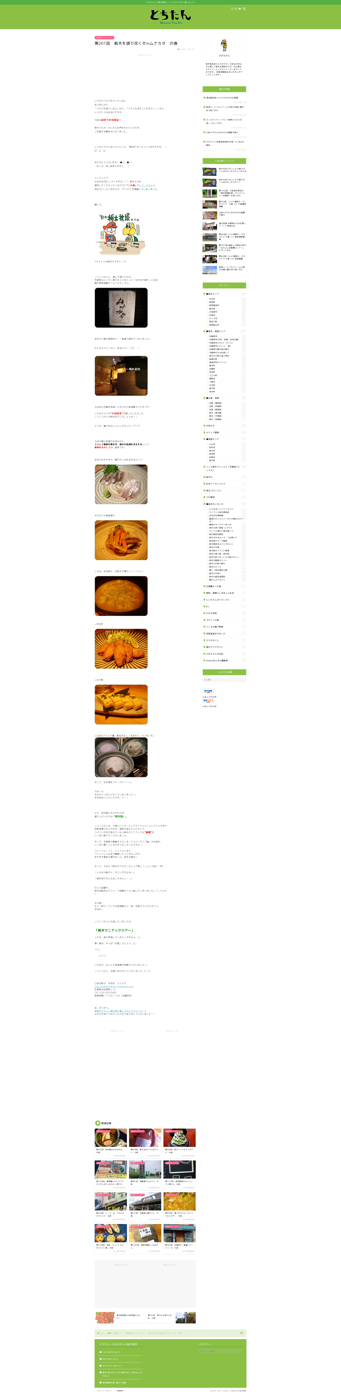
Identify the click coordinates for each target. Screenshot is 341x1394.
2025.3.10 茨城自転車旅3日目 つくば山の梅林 (225, 143)
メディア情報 (225, 432)
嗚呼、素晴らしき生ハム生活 (225, 593)
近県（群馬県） (226, 409)
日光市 (227, 299)
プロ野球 (225, 497)
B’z (225, 606)
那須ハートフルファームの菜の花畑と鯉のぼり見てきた (225, 109)
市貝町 (227, 372)
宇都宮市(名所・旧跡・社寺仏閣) (227, 339)
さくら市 (227, 318)
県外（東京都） (226, 412)
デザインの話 (225, 620)
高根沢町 (227, 359)
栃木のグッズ (226, 567)
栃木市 (227, 450)
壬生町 (227, 385)
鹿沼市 (227, 365)
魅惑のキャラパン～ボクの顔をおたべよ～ (227, 519)
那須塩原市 (227, 305)
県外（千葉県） (226, 416)
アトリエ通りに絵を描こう (226, 531)
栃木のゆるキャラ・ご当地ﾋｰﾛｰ (227, 537)
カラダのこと (225, 640)
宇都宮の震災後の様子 (227, 349)
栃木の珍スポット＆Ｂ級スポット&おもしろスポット (122, 1374)
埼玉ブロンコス (225, 490)
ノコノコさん (146, 185)
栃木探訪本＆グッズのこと (227, 544)
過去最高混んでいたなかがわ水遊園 (222, 97)
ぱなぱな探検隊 (227, 515)
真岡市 (227, 378)
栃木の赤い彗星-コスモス (227, 527)
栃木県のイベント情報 (227, 550)
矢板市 (227, 315)
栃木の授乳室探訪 (227, 576)
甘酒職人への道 (225, 586)
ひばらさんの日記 (225, 653)
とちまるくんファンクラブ (226, 509)
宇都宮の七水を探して (226, 352)
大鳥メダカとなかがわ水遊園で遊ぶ (222, 132)
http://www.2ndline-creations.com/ (114, 986)
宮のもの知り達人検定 (226, 355)
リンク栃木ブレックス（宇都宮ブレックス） (225, 468)
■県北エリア (225, 294)
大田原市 (227, 312)
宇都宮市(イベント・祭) (227, 346)
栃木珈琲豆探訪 (227, 534)
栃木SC (225, 477)
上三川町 (226, 375)
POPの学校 (225, 613)
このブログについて (111, 1352)
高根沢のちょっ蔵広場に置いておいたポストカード (121, 1010)
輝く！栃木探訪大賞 (226, 570)
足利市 (227, 447)
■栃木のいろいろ (225, 504)
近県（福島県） (227, 403)
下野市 (227, 382)
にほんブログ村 (209, 697)
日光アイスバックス (225, 483)
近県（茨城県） (227, 406)
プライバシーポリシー (112, 1365)
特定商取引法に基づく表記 (114, 1382)
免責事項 (120, 1391)
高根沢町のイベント (227, 362)
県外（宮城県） (226, 419)
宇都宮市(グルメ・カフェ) (104, 38)
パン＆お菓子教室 (225, 626)
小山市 (227, 444)
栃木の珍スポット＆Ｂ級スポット (227, 557)
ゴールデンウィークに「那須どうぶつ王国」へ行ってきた (224, 121)
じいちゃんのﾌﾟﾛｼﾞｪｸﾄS (225, 599)
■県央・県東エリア (225, 331)
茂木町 (227, 391)
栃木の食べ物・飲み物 (227, 553)
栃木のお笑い (226, 573)
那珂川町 (227, 321)
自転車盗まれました (225, 633)
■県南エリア (225, 439)
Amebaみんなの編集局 (225, 660)
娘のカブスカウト (225, 647)
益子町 (227, 388)
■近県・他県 (225, 398)
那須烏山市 (227, 325)
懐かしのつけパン (227, 580)
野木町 (226, 460)
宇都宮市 (227, 336)
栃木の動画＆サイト (226, 560)
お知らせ (225, 425)
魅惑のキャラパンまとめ (226, 524)
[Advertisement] (144, 76)
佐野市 (227, 457)
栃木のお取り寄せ (226, 563)
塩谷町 (227, 308)
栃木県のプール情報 (227, 541)
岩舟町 (226, 454)
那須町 (227, 302)
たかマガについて (110, 1359)
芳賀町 (227, 369)
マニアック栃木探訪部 (227, 512)
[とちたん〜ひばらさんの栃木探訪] (170, 26)
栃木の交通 (227, 547)
